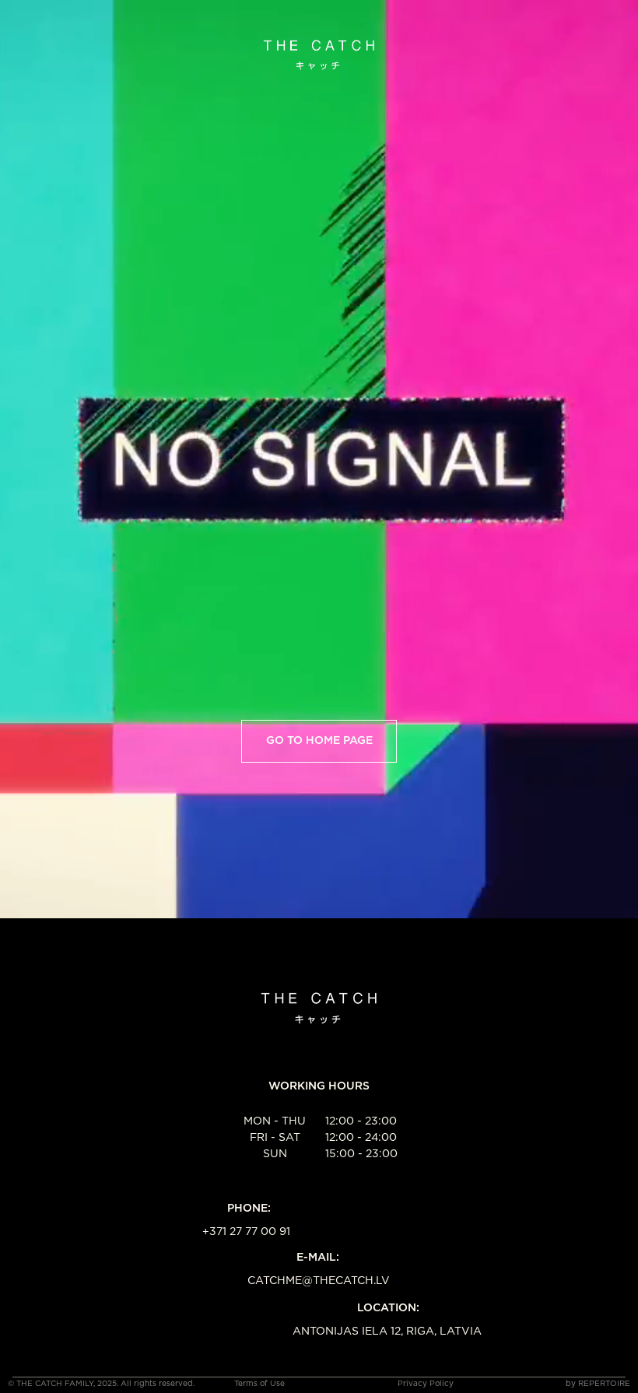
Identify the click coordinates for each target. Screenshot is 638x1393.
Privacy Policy (426, 1384)
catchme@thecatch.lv (318, 1280)
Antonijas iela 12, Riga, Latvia (387, 1331)
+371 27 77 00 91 (246, 1231)
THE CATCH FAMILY (54, 1384)
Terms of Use (259, 1384)
